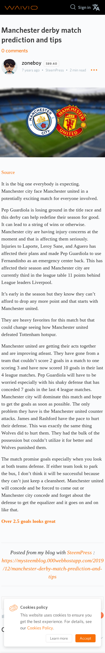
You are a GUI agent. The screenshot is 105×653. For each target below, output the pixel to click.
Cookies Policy (40, 628)
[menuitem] (84, 7)
